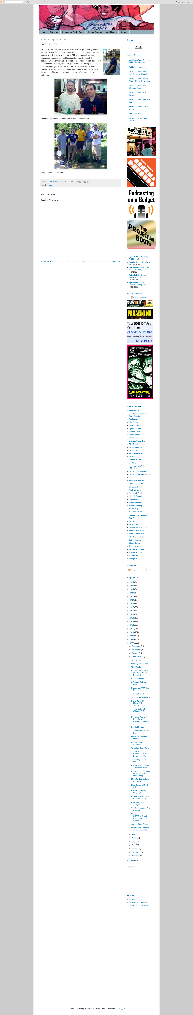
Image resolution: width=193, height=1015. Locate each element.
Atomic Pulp (134, 411)
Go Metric (133, 463)
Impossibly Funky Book (73, 32)
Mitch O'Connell (135, 496)
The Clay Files (135, 114)
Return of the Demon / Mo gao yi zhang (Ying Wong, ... (140, 773)
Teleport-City (134, 546)
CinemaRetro (134, 425)
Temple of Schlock (136, 549)
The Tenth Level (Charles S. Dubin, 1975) (139, 711)
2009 (132, 636)
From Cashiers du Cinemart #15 (138, 792)
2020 (132, 600)
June (134, 838)
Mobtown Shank (135, 499)
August (135, 660)
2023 (132, 593)
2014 (132, 618)
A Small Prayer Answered (137, 743)
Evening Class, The (137, 441)
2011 (132, 629)
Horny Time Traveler (137, 471)
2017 (132, 607)
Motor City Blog (135, 506)
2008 (132, 639)
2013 (132, 621)
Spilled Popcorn (135, 540)
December (136, 646)
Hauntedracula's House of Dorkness (138, 467)
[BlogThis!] (80, 181)
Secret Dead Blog (136, 530)
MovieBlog (133, 509)
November (136, 650)
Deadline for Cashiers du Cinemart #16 (140, 829)
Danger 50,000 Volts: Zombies (140, 689)
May (134, 841)
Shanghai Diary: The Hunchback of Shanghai (139, 73)
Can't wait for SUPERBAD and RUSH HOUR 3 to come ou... (139, 817)
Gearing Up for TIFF (139, 663)
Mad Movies (111, 32)
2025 (132, 586)
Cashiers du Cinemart (138, 903)
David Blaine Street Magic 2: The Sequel (139, 703)
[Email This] (77, 181)
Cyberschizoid (135, 428)
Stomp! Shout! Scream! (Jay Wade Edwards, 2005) (140, 753)
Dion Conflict (134, 435)
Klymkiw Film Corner (137, 480)
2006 (132, 860)
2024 (132, 589)
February (136, 852)
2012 (132, 625)
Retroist (132, 521)
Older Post (115, 261)
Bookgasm (133, 419)
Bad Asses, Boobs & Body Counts (137, 415)
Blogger (121, 1008)
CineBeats (133, 422)
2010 (132, 632)
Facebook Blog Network (139, 906)
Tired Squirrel (136, 667)
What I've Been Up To (140, 748)
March (135, 849)
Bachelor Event (137, 679)
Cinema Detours (95, 32)
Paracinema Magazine (138, 515)
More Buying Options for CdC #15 (140, 780)
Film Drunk (133, 444)
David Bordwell (135, 432)
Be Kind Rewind (137, 727)
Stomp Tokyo (134, 543)
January (135, 856)
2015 (132, 614)
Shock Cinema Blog (137, 537)
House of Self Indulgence (139, 474)
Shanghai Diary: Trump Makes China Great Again (139, 80)
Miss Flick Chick (135, 493)
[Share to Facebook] (85, 181)
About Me (54, 32)
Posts (132, 570)
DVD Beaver (134, 438)
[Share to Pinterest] (87, 181)
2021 (132, 596)
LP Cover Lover (135, 487)
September (137, 657)
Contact (124, 32)
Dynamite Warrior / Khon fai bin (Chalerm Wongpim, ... (140, 720)
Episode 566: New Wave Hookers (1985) (139, 268)
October (135, 653)
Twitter (132, 900)
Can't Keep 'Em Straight (137, 803)
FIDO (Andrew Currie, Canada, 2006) (140, 797)
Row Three (133, 524)
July (134, 834)
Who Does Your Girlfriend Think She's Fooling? (139, 61)
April (134, 845)
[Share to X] (82, 181)
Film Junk (133, 450)
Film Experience (135, 447)
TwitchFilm (133, 556)
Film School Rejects (137, 453)
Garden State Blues (139, 824)
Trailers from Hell (136, 552)
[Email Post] (71, 181)
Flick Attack (133, 456)
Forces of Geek (135, 460)
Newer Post (46, 261)
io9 (130, 477)
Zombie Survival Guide (140, 697)
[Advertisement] (137, 950)
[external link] (141, 249)
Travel (50, 185)
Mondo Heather (135, 502)
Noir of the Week (136, 512)
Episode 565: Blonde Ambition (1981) (137, 276)
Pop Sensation (135, 518)
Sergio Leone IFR (136, 534)
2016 (132, 611)
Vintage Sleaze (135, 559)
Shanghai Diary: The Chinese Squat (137, 87)
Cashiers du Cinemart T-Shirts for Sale (140, 766)
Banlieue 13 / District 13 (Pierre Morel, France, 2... (139, 673)
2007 (132, 643)
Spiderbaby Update (137, 67)
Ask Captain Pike (138, 694)
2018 (132, 604)
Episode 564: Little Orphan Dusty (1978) (138, 283)
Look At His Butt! (136, 484)
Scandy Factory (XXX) (138, 527)
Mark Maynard (135, 490)
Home (43, 32)
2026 (132, 582)
